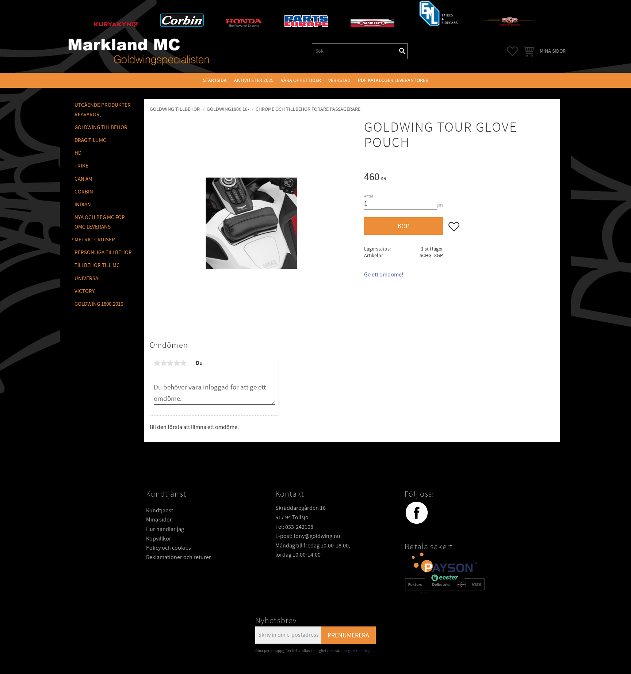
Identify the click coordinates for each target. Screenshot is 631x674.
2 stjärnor (163, 363)
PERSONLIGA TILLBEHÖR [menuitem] (103, 252)
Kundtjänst (159, 510)
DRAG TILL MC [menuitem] (90, 140)
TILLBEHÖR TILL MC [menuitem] (97, 265)
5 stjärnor (183, 363)
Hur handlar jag (165, 529)
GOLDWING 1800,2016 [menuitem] (98, 304)
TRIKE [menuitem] (81, 165)
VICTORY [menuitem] (84, 291)
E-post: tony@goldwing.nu (307, 536)
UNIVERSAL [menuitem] (87, 278)
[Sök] (402, 51)
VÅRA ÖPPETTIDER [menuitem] (301, 80)
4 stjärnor (176, 363)
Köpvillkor (158, 538)
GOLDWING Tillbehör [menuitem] (100, 127)
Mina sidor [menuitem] (553, 51)
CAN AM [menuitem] (83, 179)
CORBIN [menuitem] (83, 191)
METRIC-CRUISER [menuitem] (94, 239)
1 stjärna (157, 363)
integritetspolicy (355, 651)
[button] (512, 51)
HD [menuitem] (77, 153)
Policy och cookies (168, 547)
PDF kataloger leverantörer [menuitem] (393, 80)
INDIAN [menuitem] (82, 204)
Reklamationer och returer (178, 557)
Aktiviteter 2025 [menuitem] (254, 80)
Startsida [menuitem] (215, 80)
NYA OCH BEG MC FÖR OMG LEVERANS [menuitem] (99, 222)
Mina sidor (159, 519)
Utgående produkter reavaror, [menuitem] (102, 110)
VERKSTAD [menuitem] (339, 80)
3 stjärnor (170, 363)
